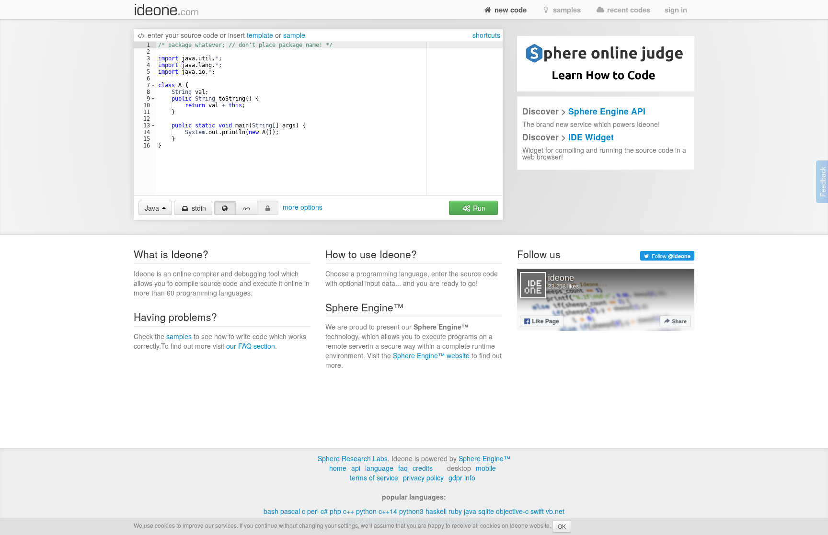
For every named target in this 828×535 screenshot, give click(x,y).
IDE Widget (591, 137)
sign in (676, 9)
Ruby (455, 511)
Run (478, 208)
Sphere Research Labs (353, 458)
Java (470, 511)
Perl (313, 511)
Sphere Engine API (606, 111)
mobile (486, 468)
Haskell (436, 511)
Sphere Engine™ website (431, 355)
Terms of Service (374, 477)
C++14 (388, 511)
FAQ (403, 468)
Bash (271, 511)
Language (379, 468)
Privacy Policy (423, 477)
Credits (423, 468)
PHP (335, 511)
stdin (198, 208)
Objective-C (512, 511)
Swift (537, 511)
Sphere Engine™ (484, 458)
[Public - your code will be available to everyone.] (225, 208)
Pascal (290, 511)
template (260, 35)
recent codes (627, 9)
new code (510, 9)
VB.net (555, 511)
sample (294, 35)
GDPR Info (461, 477)
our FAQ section (250, 346)
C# (324, 511)
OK (562, 526)
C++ (348, 511)
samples (566, 9)
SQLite (486, 511)
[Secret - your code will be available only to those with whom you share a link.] (246, 208)
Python (366, 511)
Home (337, 468)
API (355, 468)
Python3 (411, 511)
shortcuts (486, 35)
